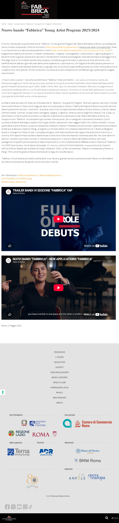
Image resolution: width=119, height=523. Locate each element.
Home (4, 24)
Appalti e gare (59, 382)
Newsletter (59, 362)
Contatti (59, 367)
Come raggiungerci (59, 372)
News (10, 24)
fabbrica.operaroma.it (28, 175)
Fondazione (59, 352)
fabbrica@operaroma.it (50, 175)
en (116, 518)
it (113, 518)
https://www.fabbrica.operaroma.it (61, 47)
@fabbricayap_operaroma (13, 181)
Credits (59, 403)
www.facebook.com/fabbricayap (16, 178)
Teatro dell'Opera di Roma (60, 496)
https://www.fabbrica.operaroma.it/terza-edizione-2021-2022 (80, 50)
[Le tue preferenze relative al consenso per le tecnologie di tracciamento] (3, 392)
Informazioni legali (59, 387)
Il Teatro (59, 357)
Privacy (59, 393)
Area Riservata (59, 398)
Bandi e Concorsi (59, 377)
